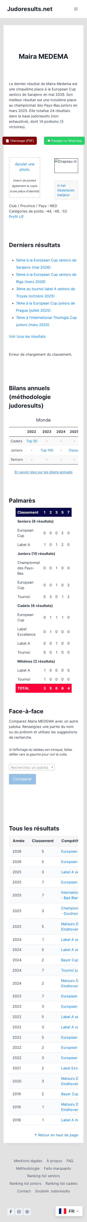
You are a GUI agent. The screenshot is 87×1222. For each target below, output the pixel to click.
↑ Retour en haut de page (56, 1135)
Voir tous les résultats (27, 336)
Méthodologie (27, 1168)
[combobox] (32, 767)
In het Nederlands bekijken (65, 190)
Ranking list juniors (25, 1183)
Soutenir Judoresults (52, 1191)
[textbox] (31, 767)
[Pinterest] (27, 1211)
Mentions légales (28, 1160)
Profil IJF (16, 216)
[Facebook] (10, 1211)
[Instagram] (19, 1211)
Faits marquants (57, 1168)
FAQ (69, 1160)
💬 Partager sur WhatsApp (64, 140)
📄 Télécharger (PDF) (20, 140)
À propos (54, 1160)
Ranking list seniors (43, 1176)
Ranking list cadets (61, 1183)
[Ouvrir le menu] (76, 8)
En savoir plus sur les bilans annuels (43, 472)
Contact (24, 1191)
